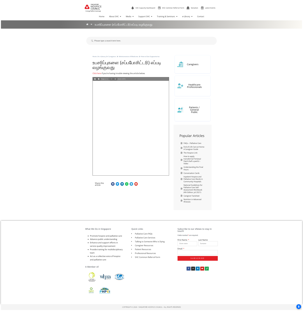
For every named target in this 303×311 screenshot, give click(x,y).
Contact (200, 16)
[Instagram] (193, 269)
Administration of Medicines (128, 56)
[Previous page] (95, 79)
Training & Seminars (166, 16)
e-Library (186, 16)
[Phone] (207, 269)
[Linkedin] (198, 269)
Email (180, 248)
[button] (112, 184)
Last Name (203, 240)
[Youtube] (202, 269)
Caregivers (112, 56)
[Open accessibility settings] (298, 306)
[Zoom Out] (111, 79)
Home (101, 16)
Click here (97, 73)
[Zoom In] (115, 79)
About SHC (114, 16)
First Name (183, 240)
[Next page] (98, 79)
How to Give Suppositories (150, 56)
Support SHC (144, 16)
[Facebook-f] (189, 269)
